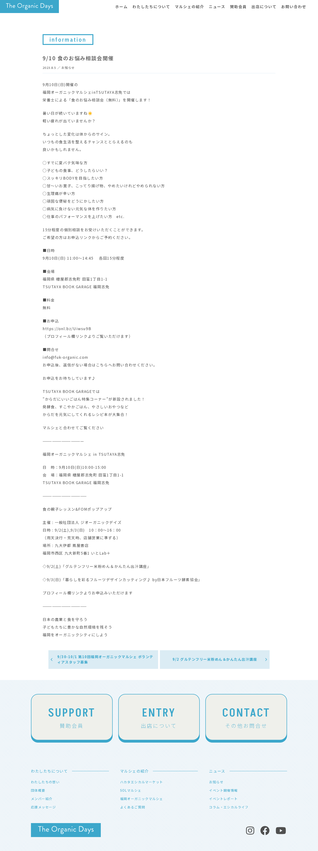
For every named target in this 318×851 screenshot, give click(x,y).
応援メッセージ (43, 807)
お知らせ (68, 67)
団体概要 (38, 790)
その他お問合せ (246, 717)
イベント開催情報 (223, 790)
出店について (159, 717)
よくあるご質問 (132, 807)
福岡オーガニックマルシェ (141, 798)
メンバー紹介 (41, 798)
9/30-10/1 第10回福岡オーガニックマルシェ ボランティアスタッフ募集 (105, 659)
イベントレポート (223, 798)
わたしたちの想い (45, 782)
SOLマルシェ (131, 790)
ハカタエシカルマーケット (141, 782)
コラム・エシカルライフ (228, 807)
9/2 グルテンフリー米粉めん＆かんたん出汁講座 (215, 659)
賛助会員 (71, 717)
